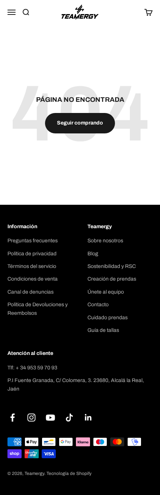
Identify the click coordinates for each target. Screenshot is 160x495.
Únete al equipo (105, 292)
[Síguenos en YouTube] (50, 417)
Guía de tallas (103, 330)
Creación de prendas (111, 279)
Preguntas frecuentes (32, 240)
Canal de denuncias (30, 292)
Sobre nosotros (105, 240)
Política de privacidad (32, 253)
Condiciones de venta (32, 279)
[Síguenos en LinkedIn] (88, 417)
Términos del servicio (31, 266)
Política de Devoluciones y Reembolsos (37, 309)
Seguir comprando (80, 123)
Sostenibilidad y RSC (111, 266)
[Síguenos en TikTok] (69, 417)
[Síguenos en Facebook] (12, 417)
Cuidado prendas (107, 317)
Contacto (98, 304)
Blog (92, 253)
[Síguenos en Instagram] (31, 417)
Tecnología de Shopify (69, 473)
